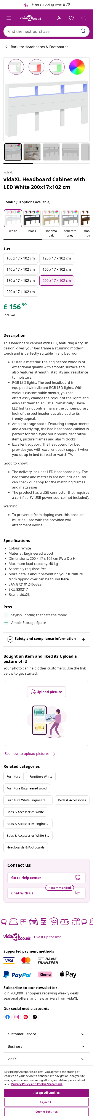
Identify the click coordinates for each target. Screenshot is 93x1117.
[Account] (59, 18)
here (65, 579)
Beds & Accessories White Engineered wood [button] (29, 835)
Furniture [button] (13, 776)
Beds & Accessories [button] (72, 800)
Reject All (46, 1102)
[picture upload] (47, 722)
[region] (46, 1091)
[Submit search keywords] (83, 30)
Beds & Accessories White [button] (25, 812)
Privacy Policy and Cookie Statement (37, 1084)
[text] (15, 307)
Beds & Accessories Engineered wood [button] (29, 824)
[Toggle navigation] (8, 18)
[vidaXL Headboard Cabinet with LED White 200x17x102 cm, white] (46, 100)
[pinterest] (26, 1017)
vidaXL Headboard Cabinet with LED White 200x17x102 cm (44, 183)
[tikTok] (35, 1017)
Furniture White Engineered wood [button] (29, 800)
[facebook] (7, 1017)
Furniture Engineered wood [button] (27, 788)
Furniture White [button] (40, 776)
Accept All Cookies (46, 1093)
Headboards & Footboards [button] (26, 847)
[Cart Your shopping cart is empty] (84, 18)
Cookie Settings (46, 1112)
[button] (13, 224)
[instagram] (16, 1017)
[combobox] (46, 31)
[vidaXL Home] (30, 18)
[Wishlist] (71, 18)
